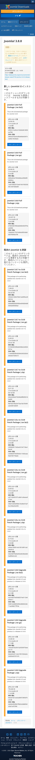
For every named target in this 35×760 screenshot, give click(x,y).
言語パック (18, 26)
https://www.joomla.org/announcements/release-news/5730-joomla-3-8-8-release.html (17, 77)
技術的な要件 (28, 26)
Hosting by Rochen (17, 759)
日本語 (32, 34)
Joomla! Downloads (19, 6)
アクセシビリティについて (9, 743)
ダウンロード (17, 11)
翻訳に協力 (28, 745)
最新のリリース (13, 22)
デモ (17, 15)
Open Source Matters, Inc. (19, 750)
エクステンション (6, 26)
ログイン (20, 747)
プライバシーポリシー (25, 743)
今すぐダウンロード (15, 144)
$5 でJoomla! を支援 (17, 745)
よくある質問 (5, 30)
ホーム (3, 22)
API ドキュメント (17, 30)
